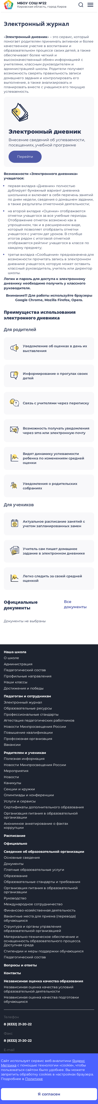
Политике (34, 1079)
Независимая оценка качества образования (43, 981)
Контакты (12, 973)
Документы (14, 864)
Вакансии (12, 744)
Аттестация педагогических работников (39, 720)
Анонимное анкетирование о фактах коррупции (36, 825)
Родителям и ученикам (25, 753)
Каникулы (12, 783)
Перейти (25, 156)
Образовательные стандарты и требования (42, 882)
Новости (11, 777)
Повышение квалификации (28, 732)
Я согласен (49, 1094)
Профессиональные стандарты (31, 714)
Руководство (15, 898)
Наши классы (15, 682)
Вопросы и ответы (20, 965)
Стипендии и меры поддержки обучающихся (43, 951)
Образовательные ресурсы (28, 708)
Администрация (18, 664)
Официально (15, 844)
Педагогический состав (25, 670)
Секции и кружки (19, 789)
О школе (11, 658)
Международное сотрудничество (33, 904)
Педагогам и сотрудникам (27, 696)
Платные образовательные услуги (34, 870)
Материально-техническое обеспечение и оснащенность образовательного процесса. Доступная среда (42, 941)
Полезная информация (24, 759)
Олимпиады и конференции (29, 795)
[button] (81, 5)
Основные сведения (22, 857)
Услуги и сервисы (20, 801)
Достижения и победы (24, 688)
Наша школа (15, 652)
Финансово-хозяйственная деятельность (39, 910)
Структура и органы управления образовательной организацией (32, 928)
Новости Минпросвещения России (35, 726)
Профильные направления (27, 676)
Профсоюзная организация (28, 739)
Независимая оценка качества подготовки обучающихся (41, 999)
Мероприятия (16, 771)
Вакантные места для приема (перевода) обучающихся (40, 918)
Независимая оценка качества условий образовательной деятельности (39, 989)
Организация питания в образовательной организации (41, 815)
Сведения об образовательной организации (44, 852)
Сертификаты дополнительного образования (44, 807)
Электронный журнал (23, 702)
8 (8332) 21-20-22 (18, 1024)
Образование (16, 876)
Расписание (14, 836)
